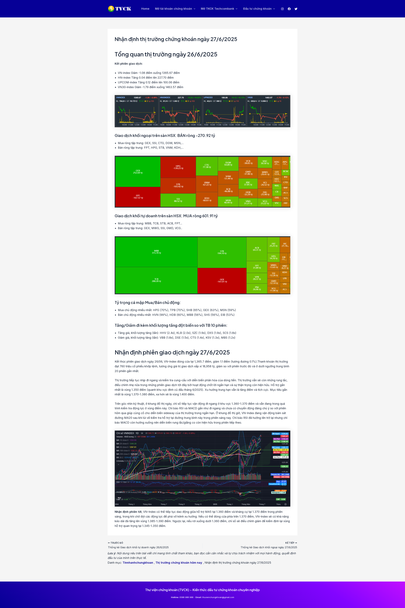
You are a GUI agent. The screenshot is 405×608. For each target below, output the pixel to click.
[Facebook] (289, 8)
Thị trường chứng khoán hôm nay (179, 562)
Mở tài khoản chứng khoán (173, 8)
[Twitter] (296, 8)
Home (145, 8)
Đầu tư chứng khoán (257, 8)
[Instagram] (282, 8)
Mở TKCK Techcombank (217, 8)
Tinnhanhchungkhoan (138, 562)
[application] (193, 8)
